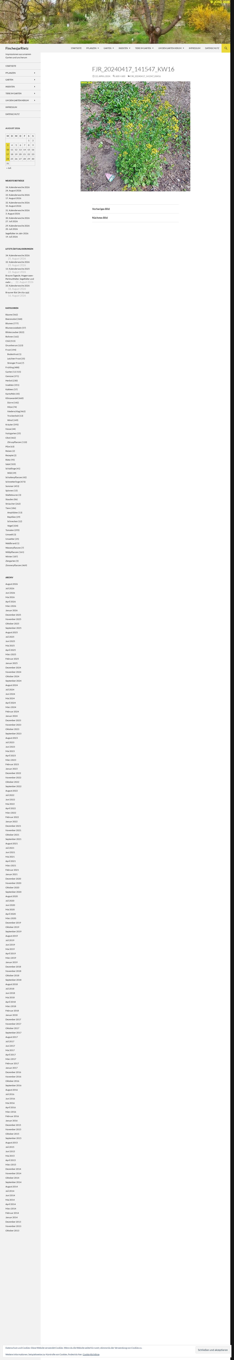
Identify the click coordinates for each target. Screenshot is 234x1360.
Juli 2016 (9, 1094)
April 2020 (10, 913)
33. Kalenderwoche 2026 (17, 195)
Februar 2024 (12, 711)
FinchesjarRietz (16, 48)
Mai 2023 (10, 751)
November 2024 (13, 672)
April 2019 (10, 953)
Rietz (7, 459)
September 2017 (13, 1032)
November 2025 (13, 619)
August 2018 (11, 984)
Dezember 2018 (13, 966)
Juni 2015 (10, 1151)
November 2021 (13, 830)
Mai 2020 (10, 909)
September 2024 (13, 680)
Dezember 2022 (13, 773)
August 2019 (11, 935)
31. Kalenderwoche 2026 (17, 210)
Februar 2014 (12, 1213)
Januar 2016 (11, 1120)
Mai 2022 (10, 804)
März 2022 (10, 812)
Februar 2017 (12, 1063)
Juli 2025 (9, 636)
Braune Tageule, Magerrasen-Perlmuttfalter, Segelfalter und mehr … (19, 279)
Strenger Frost (14, 363)
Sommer (9, 486)
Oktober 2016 (12, 1081)
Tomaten (9, 530)
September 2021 (13, 839)
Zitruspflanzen (14, 442)
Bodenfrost (12, 354)
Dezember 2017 (13, 1019)
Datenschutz (212, 48)
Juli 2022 (9, 795)
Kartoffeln (10, 393)
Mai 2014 (10, 1199)
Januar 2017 (11, 1067)
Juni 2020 (10, 905)
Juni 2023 (10, 746)
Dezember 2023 (13, 720)
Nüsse (8, 429)
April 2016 (10, 1107)
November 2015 (13, 1129)
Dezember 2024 (13, 667)
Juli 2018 (9, 988)
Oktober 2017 (12, 1028)
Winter (8, 556)
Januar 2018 (11, 1015)
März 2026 (10, 606)
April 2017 (10, 1054)
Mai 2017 (10, 1050)
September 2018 (13, 979)
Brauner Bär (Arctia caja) (17, 292)
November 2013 (13, 1226)
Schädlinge (10, 468)
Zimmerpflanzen (13, 565)
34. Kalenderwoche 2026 (17, 187)
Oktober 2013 (12, 1230)
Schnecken (12, 521)
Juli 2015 (9, 1147)
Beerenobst (11, 319)
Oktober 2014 (12, 1177)
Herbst (8, 380)
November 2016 (13, 1076)
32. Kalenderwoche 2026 (17, 202)
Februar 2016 (12, 1116)
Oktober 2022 (12, 782)
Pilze (7, 446)
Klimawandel (11, 398)
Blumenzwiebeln (13, 327)
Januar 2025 (11, 663)
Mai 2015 (10, 1155)
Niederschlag (13, 411)
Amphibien (12, 512)
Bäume (8, 314)
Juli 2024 (9, 689)
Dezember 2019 (13, 922)
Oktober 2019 (12, 927)
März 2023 (10, 760)
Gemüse (9, 376)
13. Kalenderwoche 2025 (17, 268)
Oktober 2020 (12, 887)
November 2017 (13, 1023)
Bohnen (9, 336)
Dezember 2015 (13, 1125)
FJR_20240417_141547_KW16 (145, 76)
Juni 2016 (10, 1098)
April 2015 (10, 1160)
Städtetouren (11, 495)
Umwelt (9, 534)
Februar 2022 (12, 817)
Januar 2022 (11, 821)
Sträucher (10, 503)
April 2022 (10, 808)
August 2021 (11, 843)
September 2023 (13, 733)
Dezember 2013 (13, 1221)
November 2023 (13, 724)
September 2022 (13, 786)
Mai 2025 (10, 645)
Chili (7, 341)
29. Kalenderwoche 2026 (17, 225)
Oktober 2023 (12, 729)
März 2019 (10, 957)
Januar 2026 (11, 610)
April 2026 (10, 601)
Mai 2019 (10, 949)
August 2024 (11, 685)
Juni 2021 (10, 852)
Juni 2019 (10, 944)
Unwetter (10, 539)
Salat (7, 464)
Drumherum (11, 345)
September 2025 (13, 628)
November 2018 (13, 971)
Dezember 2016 (13, 1072)
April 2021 (10, 861)
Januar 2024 (11, 716)
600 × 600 (120, 76)
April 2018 (10, 1001)
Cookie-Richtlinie (91, 1354)
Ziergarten (10, 561)
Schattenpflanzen (13, 477)
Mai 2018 (10, 997)
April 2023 (10, 755)
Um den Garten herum (170, 48)
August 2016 (11, 1089)
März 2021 (10, 865)
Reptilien (11, 517)
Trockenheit (13, 415)
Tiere (7, 508)
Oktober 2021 (12, 834)
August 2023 (11, 738)
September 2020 (13, 891)
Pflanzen (91, 48)
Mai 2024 (10, 698)
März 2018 (10, 1006)
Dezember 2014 (13, 1169)
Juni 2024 (10, 694)
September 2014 (13, 1182)
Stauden (9, 499)
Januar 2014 (11, 1217)
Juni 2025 (10, 641)
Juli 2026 (9, 588)
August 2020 (11, 896)
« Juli (8, 168)
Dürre (10, 402)
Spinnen (9, 490)
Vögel (10, 525)
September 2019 (13, 931)
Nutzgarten (10, 433)
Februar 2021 (12, 869)
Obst (7, 437)
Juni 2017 (10, 1045)
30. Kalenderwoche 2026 (17, 218)
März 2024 (10, 707)
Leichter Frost (14, 358)
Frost (8, 349)
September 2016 (13, 1085)
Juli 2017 (9, 1041)
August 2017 (11, 1037)
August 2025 (11, 632)
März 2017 (10, 1059)
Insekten (123, 48)
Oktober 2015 (12, 1133)
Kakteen (9, 389)
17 (7, 154)
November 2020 (13, 883)
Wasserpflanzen (13, 547)
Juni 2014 (10, 1195)
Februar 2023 (12, 764)
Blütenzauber (12, 332)
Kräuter (9, 424)
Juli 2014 (9, 1191)
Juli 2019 (9, 940)
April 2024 (10, 702)
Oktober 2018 (12, 975)
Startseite (76, 48)
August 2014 (11, 1186)
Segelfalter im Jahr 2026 (16, 233)
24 (7, 158)
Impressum (194, 48)
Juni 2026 (10, 592)
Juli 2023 (9, 742)
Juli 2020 (9, 900)
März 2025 (10, 654)
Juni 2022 (10, 799)
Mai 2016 (10, 1103)
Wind (10, 420)
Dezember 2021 (13, 826)
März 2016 (10, 1111)
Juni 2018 (10, 993)
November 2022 (13, 777)
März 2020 (10, 918)
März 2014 (10, 1208)
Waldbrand (10, 543)
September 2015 (13, 1138)
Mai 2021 (10, 856)
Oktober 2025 (12, 623)
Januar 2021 (11, 874)
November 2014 (13, 1173)
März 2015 (10, 1164)
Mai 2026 (10, 597)
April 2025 (10, 650)
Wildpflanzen (11, 552)
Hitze (9, 407)
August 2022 (11, 790)
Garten (107, 48)
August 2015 (11, 1142)
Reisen (8, 451)
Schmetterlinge (12, 481)
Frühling (9, 367)
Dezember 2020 (13, 878)
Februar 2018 (12, 1010)
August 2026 (11, 584)
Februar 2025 (12, 658)
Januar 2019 (11, 962)
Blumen (9, 323)
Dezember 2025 (13, 614)
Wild (9, 473)
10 (7, 149)
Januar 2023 (11, 768)
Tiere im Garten (143, 48)
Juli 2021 (9, 847)
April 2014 (10, 1204)
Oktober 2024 (12, 676)
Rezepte (9, 455)
